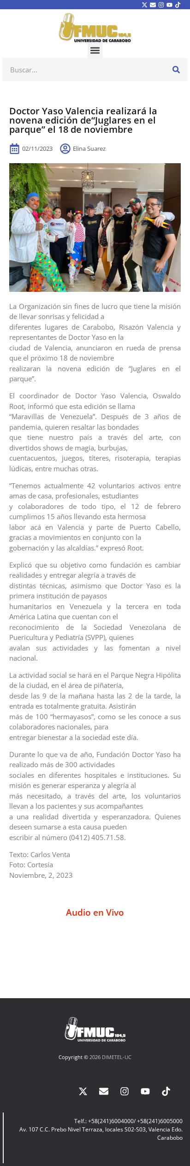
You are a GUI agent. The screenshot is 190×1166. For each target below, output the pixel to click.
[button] (95, 50)
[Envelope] (152, 4)
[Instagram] (161, 4)
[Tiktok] (178, 4)
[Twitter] (144, 4)
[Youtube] (170, 4)
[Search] (176, 69)
